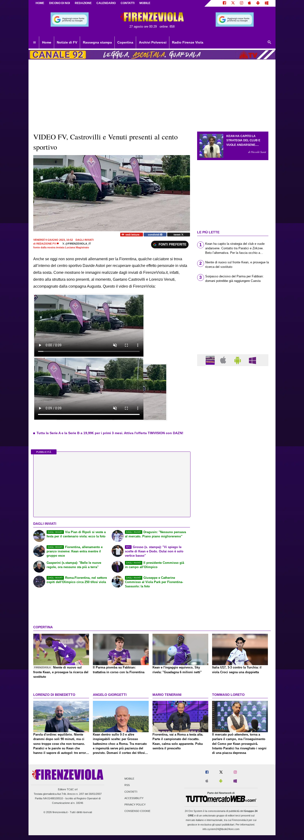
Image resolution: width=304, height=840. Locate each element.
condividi (154, 234)
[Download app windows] (266, 3)
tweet (177, 234)
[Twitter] (233, 3)
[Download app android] (258, 3)
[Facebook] (224, 3)
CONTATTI (127, 3)
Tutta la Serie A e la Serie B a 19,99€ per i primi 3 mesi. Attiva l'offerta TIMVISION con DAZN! (110, 433)
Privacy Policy (135, 804)
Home (40, 3)
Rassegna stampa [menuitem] (97, 42)
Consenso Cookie (137, 811)
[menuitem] (34, 42)
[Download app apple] (250, 3)
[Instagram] (241, 3)
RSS (127, 785)
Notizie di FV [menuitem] (67, 42)
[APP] (211, 360)
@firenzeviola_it (78, 243)
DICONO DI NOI (59, 3)
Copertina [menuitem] (125, 42)
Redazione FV (46, 243)
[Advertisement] (232, 554)
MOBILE (144, 3)
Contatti (130, 791)
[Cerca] (269, 42)
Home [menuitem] (46, 42)
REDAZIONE (83, 3)
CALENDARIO (106, 3)
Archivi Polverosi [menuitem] (152, 42)
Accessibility (133, 798)
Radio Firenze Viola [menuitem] (187, 42)
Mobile (129, 778)
